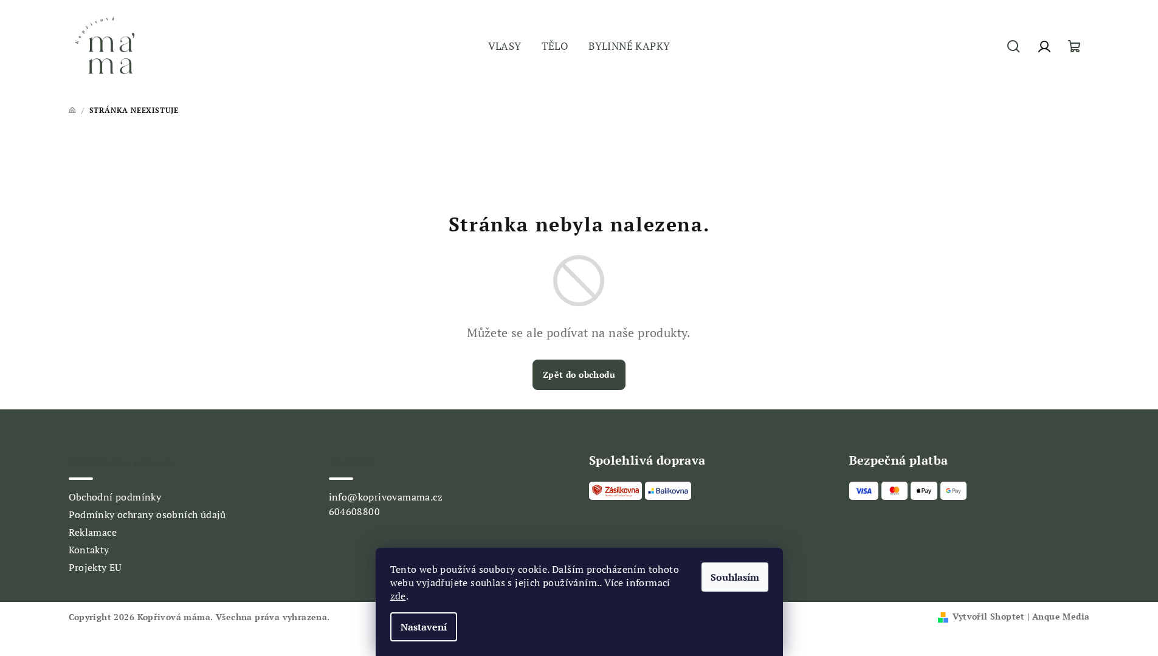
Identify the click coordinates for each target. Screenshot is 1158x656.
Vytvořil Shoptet (988, 616)
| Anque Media (1057, 616)
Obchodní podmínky (115, 497)
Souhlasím (735, 577)
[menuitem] (504, 46)
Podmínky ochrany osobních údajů (147, 514)
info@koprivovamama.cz (386, 497)
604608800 (355, 511)
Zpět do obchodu (579, 374)
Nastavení (424, 627)
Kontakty (89, 549)
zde (398, 596)
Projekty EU (95, 567)
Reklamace (93, 532)
